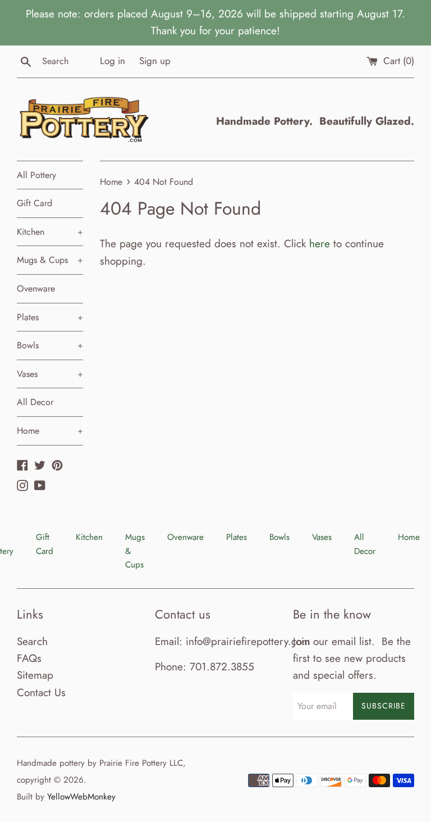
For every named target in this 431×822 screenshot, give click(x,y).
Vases (50, 373)
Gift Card (34, 203)
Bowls (50, 345)
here (319, 243)
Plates (50, 317)
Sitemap (35, 675)
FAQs (29, 658)
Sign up (155, 60)
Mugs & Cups (50, 259)
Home (50, 430)
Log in (112, 60)
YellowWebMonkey (81, 797)
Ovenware (36, 288)
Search (32, 641)
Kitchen (50, 231)
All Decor (35, 402)
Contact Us (41, 692)
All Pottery (36, 175)
